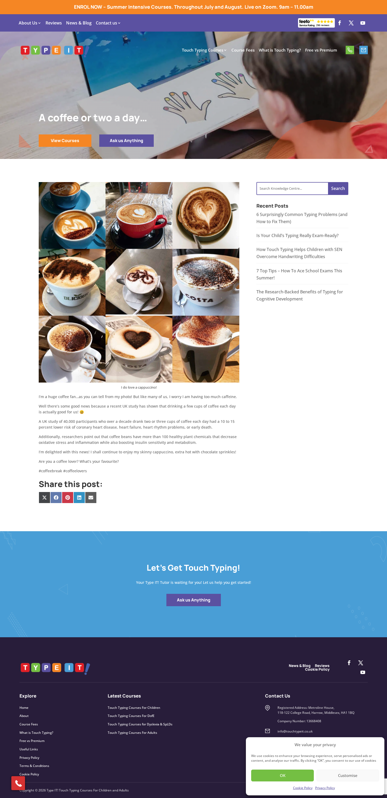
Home (23, 707)
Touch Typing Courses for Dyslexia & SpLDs (140, 724)
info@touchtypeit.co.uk (363, 50)
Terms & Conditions (34, 766)
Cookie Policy (302, 788)
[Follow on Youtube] (363, 23)
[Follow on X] (351, 23)
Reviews (54, 23)
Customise (348, 775)
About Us (28, 23)
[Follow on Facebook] (339, 23)
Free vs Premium (321, 50)
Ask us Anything (126, 140)
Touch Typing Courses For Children (134, 707)
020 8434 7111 (350, 50)
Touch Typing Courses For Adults (132, 732)
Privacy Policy (325, 788)
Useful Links (28, 749)
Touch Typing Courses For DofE (131, 716)
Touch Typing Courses (202, 50)
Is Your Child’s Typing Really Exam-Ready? (297, 235)
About (24, 716)
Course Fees (243, 50)
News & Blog (79, 23)
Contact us (106, 23)
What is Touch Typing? (280, 50)
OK (282, 775)
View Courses (65, 140)
